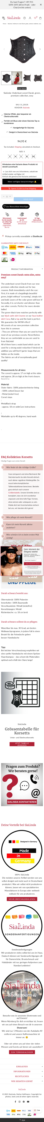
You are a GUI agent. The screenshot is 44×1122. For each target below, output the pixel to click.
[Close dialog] (42, 548)
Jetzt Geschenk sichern (33, 563)
